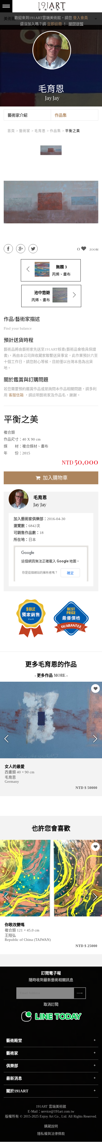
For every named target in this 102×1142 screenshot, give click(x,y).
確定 (70, 573)
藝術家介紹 (17, 115)
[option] (51, 150)
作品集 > (57, 131)
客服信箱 (16, 395)
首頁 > (12, 131)
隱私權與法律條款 (51, 1134)
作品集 (61, 115)
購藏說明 (51, 1126)
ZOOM (93, 249)
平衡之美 (72, 131)
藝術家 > (26, 131)
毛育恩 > (41, 131)
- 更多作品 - (51, 675)
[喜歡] (95, 688)
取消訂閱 (51, 1004)
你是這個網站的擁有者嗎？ (40, 572)
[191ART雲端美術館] (51, 7)
